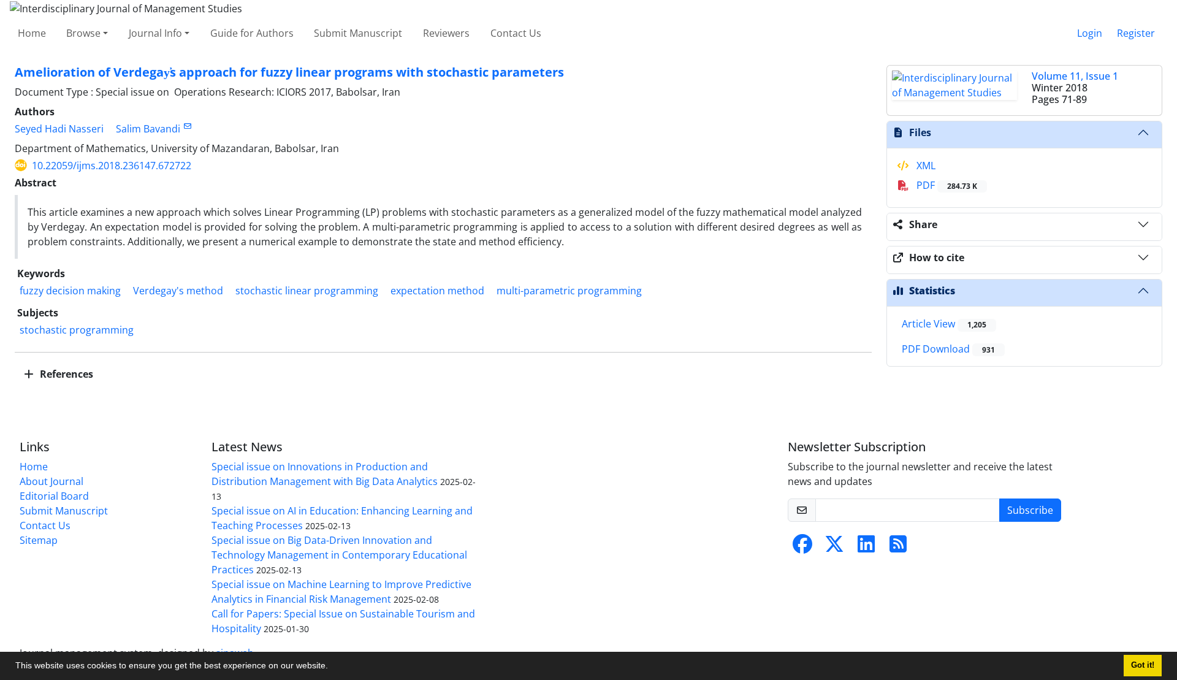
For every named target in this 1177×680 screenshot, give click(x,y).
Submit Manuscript (358, 33)
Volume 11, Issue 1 (1075, 76)
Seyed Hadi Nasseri (59, 129)
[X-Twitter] (834, 547)
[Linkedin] (866, 547)
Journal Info (155, 33)
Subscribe (1030, 510)
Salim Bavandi (148, 129)
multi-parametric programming (569, 290)
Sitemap (39, 540)
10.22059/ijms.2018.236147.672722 (111, 165)
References (65, 374)
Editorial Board (54, 496)
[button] (332, 667)
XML (924, 165)
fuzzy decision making (70, 290)
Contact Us (515, 33)
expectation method (437, 290)
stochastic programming (77, 330)
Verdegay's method (178, 290)
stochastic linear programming (306, 290)
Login (1089, 33)
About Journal (51, 481)
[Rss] (898, 547)
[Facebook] (802, 547)
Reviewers (446, 33)
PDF (945, 185)
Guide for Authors (252, 33)
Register (1136, 33)
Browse (83, 33)
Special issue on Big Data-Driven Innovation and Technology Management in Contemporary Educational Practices (339, 554)
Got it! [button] (1142, 665)
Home (32, 33)
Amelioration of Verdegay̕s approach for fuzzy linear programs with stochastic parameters (289, 72)
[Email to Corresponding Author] (187, 126)
